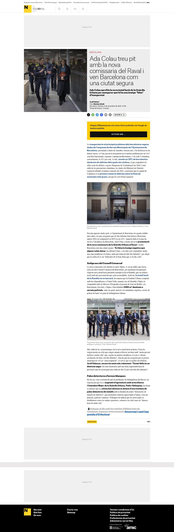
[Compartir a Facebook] (101, 114)
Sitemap (71, 513)
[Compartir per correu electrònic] (105, 114)
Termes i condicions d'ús (122, 510)
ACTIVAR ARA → (118, 134)
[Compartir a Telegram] (97, 114)
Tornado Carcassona (81, 2)
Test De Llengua (50, 2)
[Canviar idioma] (75, 9)
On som (37, 515)
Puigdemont (114, 2)
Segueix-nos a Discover (33, 2)
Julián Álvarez (126, 2)
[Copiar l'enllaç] (110, 114)
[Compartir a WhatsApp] (92, 114)
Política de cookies (119, 515)
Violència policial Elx (99, 2)
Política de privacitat (120, 513)
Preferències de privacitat (122, 518)
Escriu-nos (72, 510)
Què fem (38, 513)
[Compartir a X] (88, 114)
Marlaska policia (65, 2)
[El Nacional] (27, 9)
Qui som (38, 510)
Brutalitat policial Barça (143, 2)
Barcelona (92, 421)
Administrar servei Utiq (121, 521)
